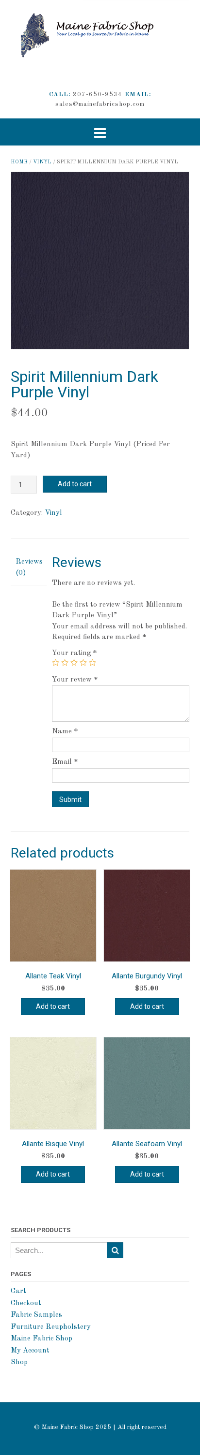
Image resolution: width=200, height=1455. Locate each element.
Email (65, 762)
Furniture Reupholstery (51, 1327)
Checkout (26, 1303)
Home (19, 162)
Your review (75, 680)
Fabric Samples (36, 1315)
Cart (18, 1291)
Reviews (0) (29, 567)
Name (65, 731)
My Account (30, 1350)
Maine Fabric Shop (41, 1338)
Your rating (74, 653)
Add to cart (75, 484)
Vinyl (42, 162)
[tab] (29, 568)
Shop (19, 1362)
